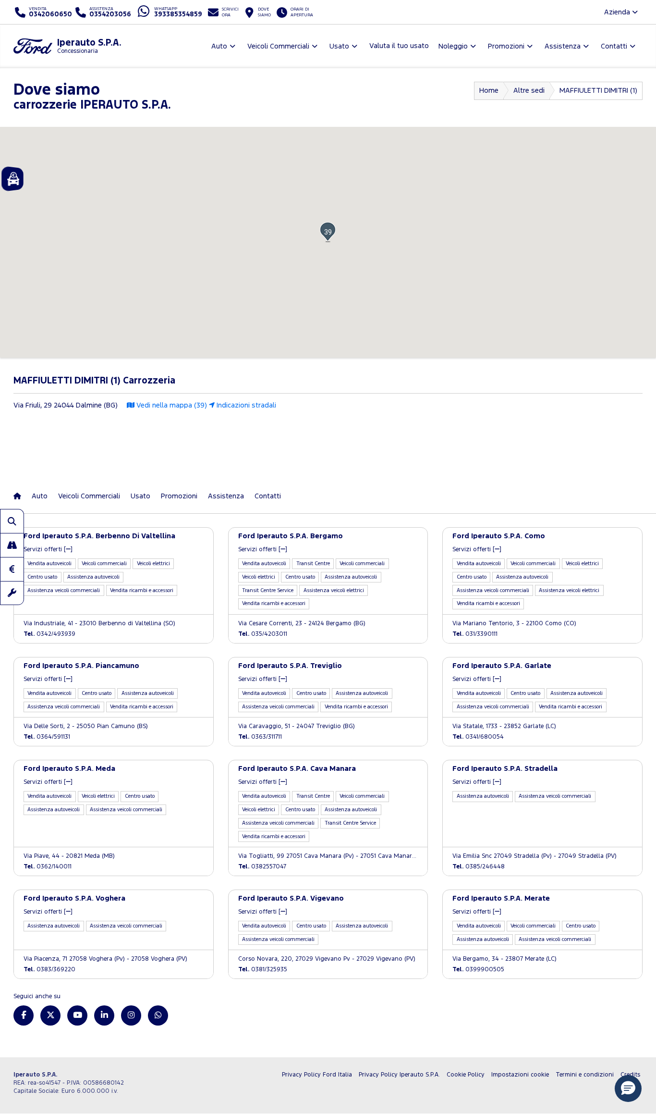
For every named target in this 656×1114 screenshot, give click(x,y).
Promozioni (179, 496)
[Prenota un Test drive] (12, 545)
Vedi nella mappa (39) (170, 405)
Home (488, 90)
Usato (140, 496)
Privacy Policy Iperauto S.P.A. (399, 1074)
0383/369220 (49, 969)
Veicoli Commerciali (89, 496)
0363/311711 (260, 737)
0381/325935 (262, 969)
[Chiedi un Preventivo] (12, 569)
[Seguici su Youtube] (77, 1015)
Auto (40, 496)
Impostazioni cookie (520, 1074)
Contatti (268, 496)
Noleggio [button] (453, 46)
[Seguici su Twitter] (50, 1015)
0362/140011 (48, 866)
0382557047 (262, 866)
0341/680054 (478, 737)
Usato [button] (339, 46)
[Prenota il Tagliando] (12, 593)
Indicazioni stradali (245, 405)
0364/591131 (47, 737)
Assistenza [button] (563, 46)
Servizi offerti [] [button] (48, 549)
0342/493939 (49, 634)
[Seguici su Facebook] (23, 1015)
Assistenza (226, 496)
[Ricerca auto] (12, 521)
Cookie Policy (466, 1074)
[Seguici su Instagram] (131, 1015)
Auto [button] (219, 46)
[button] (327, 232)
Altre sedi (529, 90)
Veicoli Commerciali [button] (278, 46)
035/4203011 (262, 634)
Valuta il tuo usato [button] (399, 46)
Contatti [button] (614, 46)
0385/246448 (478, 866)
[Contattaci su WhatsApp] (158, 1015)
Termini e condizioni (585, 1074)
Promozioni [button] (506, 46)
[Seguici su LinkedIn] (104, 1015)
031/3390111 (475, 634)
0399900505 (478, 969)
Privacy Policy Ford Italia (317, 1074)
